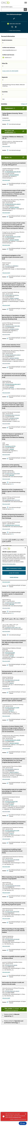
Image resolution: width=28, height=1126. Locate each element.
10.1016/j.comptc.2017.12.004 (12, 707)
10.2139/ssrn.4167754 (10, 446)
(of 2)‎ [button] (12, 484)
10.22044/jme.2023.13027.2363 (12, 326)
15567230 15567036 (14, 207)
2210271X (11, 710)
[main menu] (25, 2)
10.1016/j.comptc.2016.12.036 (12, 830)
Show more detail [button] (6, 120)
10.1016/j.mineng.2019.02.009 (12, 680)
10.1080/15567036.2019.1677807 (12, 236)
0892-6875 (11, 475)
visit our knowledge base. (15, 1117)
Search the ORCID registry (6, 6)
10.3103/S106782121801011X (12, 769)
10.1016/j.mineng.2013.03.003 (12, 939)
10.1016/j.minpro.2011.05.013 (12, 991)
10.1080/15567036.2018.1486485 (12, 740)
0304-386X (11, 604)
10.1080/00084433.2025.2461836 (12, 171)
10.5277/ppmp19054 (10, 652)
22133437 (11, 804)
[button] (24, 104)
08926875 (11, 683)
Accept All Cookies (14, 573)
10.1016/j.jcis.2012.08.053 (11, 965)
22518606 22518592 (14, 329)
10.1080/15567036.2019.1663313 (12, 204)
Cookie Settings (14, 577)
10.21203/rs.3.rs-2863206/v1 (11, 266)
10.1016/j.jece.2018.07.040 (11, 801)
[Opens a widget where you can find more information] (23, 1123)
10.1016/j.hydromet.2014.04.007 (12, 885)
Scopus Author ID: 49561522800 (10, 71)
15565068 (11, 449)
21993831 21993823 (14, 298)
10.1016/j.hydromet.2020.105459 (13, 602)
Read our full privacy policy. (9, 564)
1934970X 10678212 (14, 772)
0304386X (11, 387)
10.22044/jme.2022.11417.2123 (12, 500)
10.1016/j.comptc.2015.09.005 (12, 859)
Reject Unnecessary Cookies (13, 568)
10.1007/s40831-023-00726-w (12, 295)
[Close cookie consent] (25, 547)
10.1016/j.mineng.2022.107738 (12, 473)
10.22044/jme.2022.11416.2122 (12, 525)
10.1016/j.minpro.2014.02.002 (12, 911)
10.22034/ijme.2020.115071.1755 (13, 627)
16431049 (11, 655)
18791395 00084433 (14, 174)
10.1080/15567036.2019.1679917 (12, 355)
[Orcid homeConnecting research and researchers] (5, 2)
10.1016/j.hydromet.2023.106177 (13, 384)
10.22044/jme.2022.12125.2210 (12, 415)
